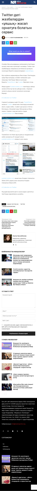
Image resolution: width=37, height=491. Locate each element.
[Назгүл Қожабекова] (4, 37)
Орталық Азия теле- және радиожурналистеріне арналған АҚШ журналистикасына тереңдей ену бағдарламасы (9, 224)
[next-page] (5, 394)
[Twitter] (7, 42)
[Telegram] (12, 431)
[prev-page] (3, 394)
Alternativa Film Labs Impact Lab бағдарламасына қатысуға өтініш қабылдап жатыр (23, 387)
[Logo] (18, 2)
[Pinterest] (11, 42)
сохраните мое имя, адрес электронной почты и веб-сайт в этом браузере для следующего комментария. (17, 327)
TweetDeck (28, 102)
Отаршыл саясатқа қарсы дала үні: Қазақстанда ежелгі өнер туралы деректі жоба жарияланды (23, 356)
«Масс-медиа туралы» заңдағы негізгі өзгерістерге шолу (23, 375)
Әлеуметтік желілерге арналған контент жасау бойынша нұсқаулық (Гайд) (23, 344)
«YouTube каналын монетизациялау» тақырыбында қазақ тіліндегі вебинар (29, 223)
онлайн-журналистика (8, 206)
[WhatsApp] (15, 42)
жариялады (29, 71)
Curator (20, 82)
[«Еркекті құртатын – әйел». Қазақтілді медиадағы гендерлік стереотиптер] (7, 366)
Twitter (22, 204)
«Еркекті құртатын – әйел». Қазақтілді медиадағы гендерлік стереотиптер (23, 365)
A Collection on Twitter (9, 98)
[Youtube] (22, 431)
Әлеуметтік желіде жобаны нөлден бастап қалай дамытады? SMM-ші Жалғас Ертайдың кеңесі (23, 282)
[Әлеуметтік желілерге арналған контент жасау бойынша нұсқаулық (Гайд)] (7, 345)
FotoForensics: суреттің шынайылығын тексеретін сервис (22, 270)
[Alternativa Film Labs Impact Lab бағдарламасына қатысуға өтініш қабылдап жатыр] (7, 387)
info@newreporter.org (18, 424)
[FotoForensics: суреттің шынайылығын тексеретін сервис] (7, 271)
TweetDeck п (11, 82)
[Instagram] (7, 431)
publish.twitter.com (8, 113)
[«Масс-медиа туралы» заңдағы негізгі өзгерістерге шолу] (7, 376)
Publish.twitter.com (16, 86)
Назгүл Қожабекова (16, 37)
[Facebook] (3, 42)
